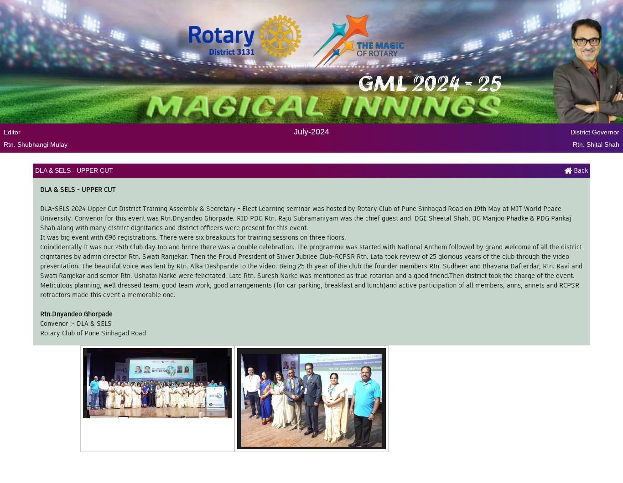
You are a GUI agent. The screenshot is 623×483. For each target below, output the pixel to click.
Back (580, 170)
